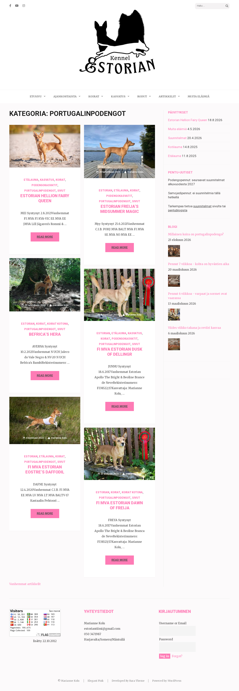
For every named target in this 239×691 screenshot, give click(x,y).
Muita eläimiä (198, 96)
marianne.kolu (59, 161)
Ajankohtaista (65, 96)
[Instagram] (23, 5)
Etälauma (31, 179)
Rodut (142, 96)
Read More (45, 236)
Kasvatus (118, 96)
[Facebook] (10, 5)
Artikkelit (167, 96)
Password (166, 639)
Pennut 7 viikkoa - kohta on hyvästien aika (198, 264)
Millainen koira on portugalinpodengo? (196, 234)
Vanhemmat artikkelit (25, 584)
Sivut (61, 190)
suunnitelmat (202, 206)
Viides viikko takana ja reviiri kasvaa (194, 328)
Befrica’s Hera (45, 334)
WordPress (174, 680)
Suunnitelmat (177, 138)
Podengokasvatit (45, 185)
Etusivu (36, 96)
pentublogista (177, 210)
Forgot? (177, 656)
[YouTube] (16, 5)
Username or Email (172, 623)
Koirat (93, 96)
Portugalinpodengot (40, 190)
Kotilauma (175, 147)
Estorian (105, 190)
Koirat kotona (57, 323)
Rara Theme (137, 680)
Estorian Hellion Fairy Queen (187, 120)
